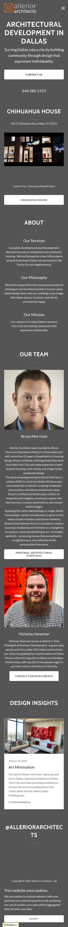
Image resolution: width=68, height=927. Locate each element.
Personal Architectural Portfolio (34, 554)
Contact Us (34, 74)
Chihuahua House (34, 199)
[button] (63, 8)
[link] (20, 8)
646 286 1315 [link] (34, 90)
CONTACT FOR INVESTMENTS (34, 676)
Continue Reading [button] (19, 802)
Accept (34, 918)
